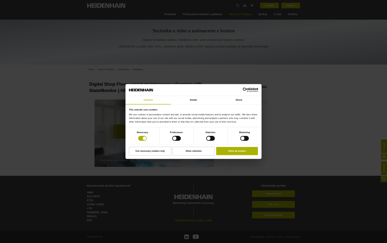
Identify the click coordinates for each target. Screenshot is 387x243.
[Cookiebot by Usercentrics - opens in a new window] (245, 90)
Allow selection (193, 151)
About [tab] (239, 100)
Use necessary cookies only (150, 151)
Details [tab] (193, 100)
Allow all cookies (237, 151)
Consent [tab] (148, 100)
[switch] (176, 138)
